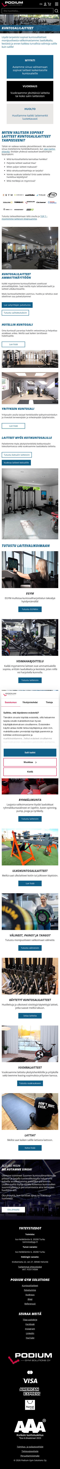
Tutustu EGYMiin (30, 609)
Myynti (30, 60)
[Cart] (49, 4)
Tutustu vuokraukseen (30, 1083)
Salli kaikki (30, 752)
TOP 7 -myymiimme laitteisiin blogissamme (24, 217)
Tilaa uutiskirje (30, 1319)
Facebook (30, 1324)
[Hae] (56, 11)
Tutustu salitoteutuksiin (15, 312)
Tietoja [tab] (49, 702)
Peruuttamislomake (30, 1455)
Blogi (30, 1299)
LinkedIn (30, 1333)
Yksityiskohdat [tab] (30, 702)
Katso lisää (30, 1147)
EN (41, 4)
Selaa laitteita (30, 1015)
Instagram (30, 1328)
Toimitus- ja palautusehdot (30, 1446)
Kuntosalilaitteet (30, 1285)
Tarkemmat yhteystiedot (30, 1266)
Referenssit (30, 1303)
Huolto (30, 109)
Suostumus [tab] (11, 702)
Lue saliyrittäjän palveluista (17, 305)
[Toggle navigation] (57, 4)
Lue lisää (13, 344)
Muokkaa (28, 762)
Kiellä (30, 771)
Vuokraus (30, 86)
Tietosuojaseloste (30, 1451)
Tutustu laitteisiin (30, 680)
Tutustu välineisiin (30, 948)
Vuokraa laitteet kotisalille (16, 462)
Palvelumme (30, 1290)
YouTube (30, 1337)
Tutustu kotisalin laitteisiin (17, 454)
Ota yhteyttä (13, 1209)
